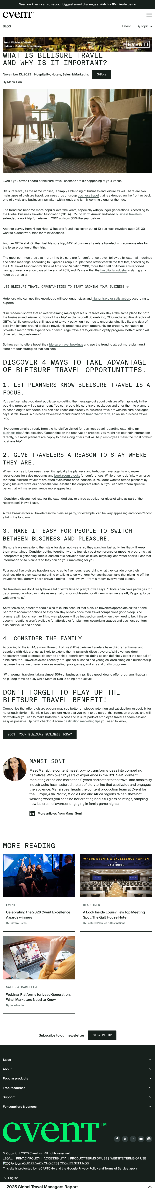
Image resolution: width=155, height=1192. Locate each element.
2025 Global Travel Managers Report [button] (42, 1186)
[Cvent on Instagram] (149, 1139)
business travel (88, 195)
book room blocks (67, 475)
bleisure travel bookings (66, 344)
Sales (7, 1060)
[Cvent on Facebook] (117, 1139)
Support (9, 1097)
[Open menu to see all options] (149, 14)
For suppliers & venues (20, 1107)
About (7, 1069)
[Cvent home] (18, 15)
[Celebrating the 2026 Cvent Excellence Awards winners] (39, 875)
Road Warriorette (98, 414)
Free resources (14, 1088)
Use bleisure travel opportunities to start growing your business (64, 286)
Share (101, 74)
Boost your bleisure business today (40, 734)
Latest (126, 26)
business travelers (129, 214)
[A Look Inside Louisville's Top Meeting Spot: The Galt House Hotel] (116, 875)
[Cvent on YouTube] (141, 1139)
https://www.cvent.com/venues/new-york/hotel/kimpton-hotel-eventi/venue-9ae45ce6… (77, 44)
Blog (7, 26)
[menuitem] (126, 26)
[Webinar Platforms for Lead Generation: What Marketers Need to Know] (39, 958)
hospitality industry (113, 270)
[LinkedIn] (32, 814)
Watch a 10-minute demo (118, 4)
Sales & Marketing (76, 74)
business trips (12, 433)
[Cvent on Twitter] (125, 1139)
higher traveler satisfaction (111, 298)
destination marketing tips (82, 721)
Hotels (56, 74)
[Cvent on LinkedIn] (133, 1139)
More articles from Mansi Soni (60, 813)
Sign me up (102, 1035)
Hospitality (42, 74)
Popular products (15, 1078)
